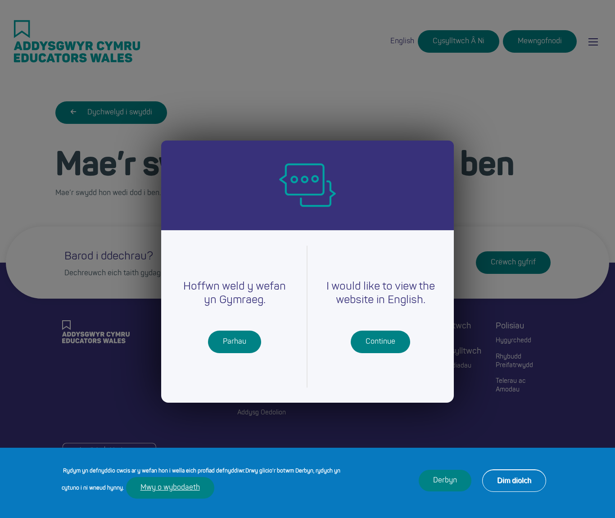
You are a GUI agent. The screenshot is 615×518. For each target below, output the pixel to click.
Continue (380, 341)
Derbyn (445, 480)
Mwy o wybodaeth (170, 487)
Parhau (234, 341)
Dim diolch (514, 480)
